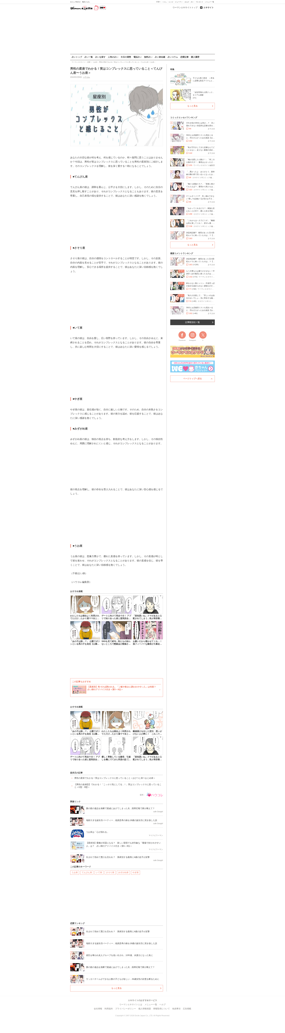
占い (192, 2)
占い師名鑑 (160, 57)
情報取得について (161, 1008)
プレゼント (199, 2)
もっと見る (116, 988)
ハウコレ (86, 77)
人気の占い (113, 57)
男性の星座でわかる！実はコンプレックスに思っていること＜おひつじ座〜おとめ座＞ (114, 778)
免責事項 (176, 1008)
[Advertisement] (142, 32)
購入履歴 (195, 57)
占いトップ (77, 57)
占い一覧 (88, 57)
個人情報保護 (144, 1008)
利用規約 (108, 1008)
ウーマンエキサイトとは (130, 1004)
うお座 (75, 872)
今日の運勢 (126, 57)
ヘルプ (162, 1004)
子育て (158, 2)
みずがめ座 (123, 872)
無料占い (148, 57)
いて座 (99, 872)
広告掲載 (187, 1008)
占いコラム (173, 57)
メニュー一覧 (209, 2)
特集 (172, 69)
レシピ (171, 2)
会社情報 (98, 1008)
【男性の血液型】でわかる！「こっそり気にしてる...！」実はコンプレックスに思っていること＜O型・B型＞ (117, 785)
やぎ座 (135, 872)
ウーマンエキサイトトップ (185, 7)
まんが (187, 2)
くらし (164, 2)
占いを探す (100, 57)
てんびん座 (87, 872)
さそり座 (110, 872)
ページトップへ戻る (192, 378)
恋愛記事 (184, 57)
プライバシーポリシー (125, 1008)
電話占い (137, 57)
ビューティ (179, 2)
